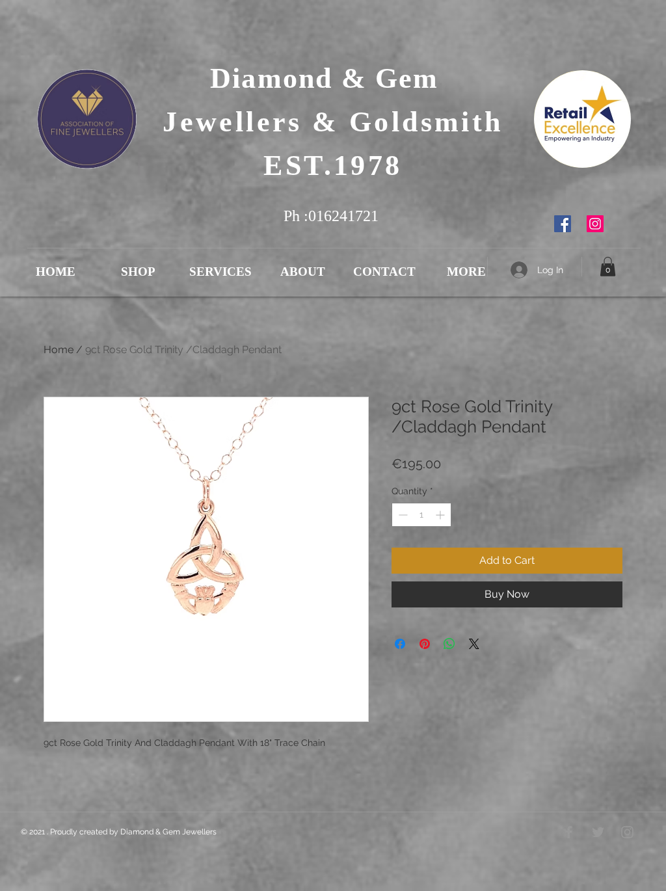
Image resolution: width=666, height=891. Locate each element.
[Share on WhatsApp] (449, 644)
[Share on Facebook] (400, 644)
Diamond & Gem (333, 78)
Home (58, 349)
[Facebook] (562, 223)
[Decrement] (401, 514)
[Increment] (441, 514)
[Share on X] (474, 644)
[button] (608, 266)
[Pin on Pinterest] (425, 644)
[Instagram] (595, 223)
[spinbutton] (421, 514)
